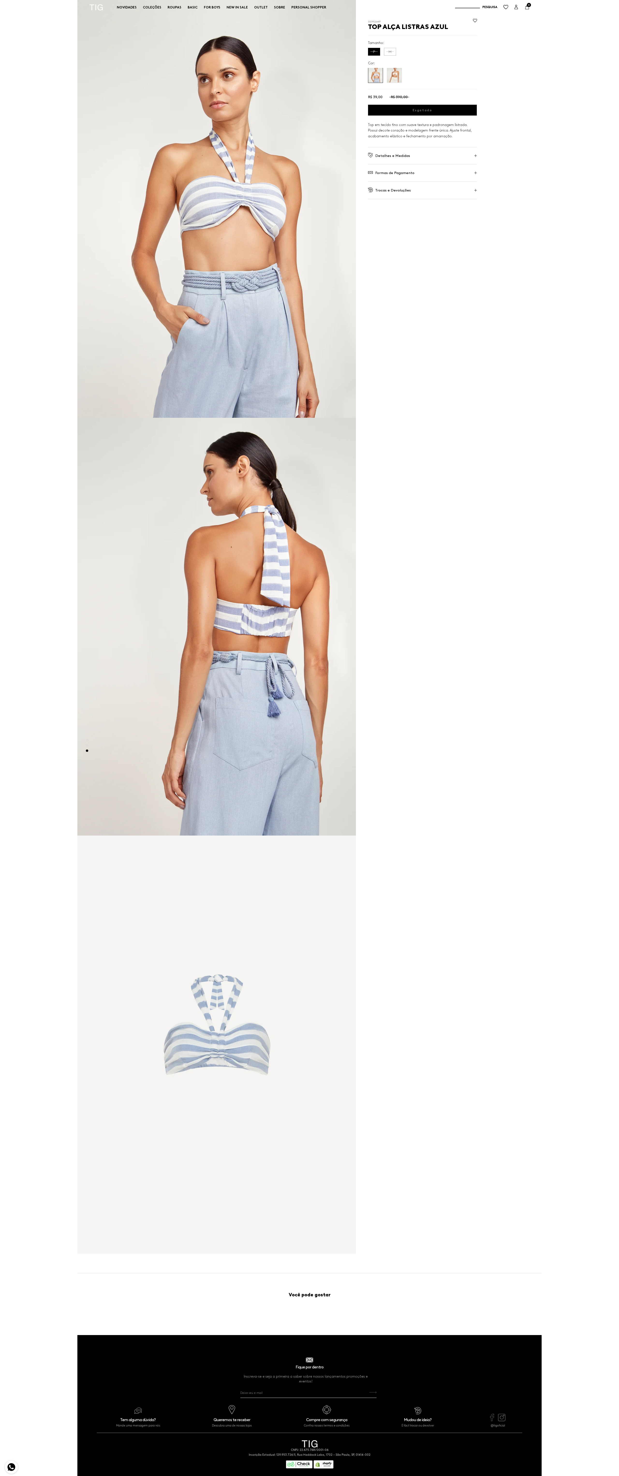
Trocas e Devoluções (393, 190)
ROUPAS (174, 7)
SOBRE (279, 7)
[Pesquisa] (476, 7)
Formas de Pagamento (394, 173)
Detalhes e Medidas (392, 155)
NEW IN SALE (237, 7)
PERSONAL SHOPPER (308, 7)
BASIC (193, 7)
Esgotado (422, 110)
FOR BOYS (212, 7)
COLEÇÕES (152, 7)
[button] (475, 22)
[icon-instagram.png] (501, 1420)
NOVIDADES (127, 7)
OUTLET (261, 7)
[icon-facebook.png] (492, 1420)
